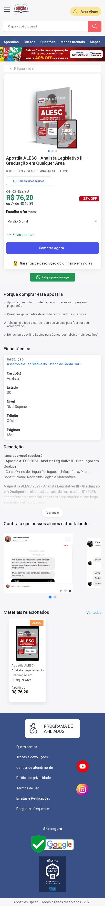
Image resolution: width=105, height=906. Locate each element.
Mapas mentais (73, 42)
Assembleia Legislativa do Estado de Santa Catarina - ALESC (53, 364)
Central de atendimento (34, 767)
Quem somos (26, 747)
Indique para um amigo (55, 277)
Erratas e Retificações (33, 798)
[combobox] (45, 26)
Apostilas (11, 42)
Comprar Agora (51, 248)
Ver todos (93, 613)
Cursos (29, 42)
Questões (48, 42)
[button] (49, 151)
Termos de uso (27, 788)
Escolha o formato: (21, 212)
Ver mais (52, 512)
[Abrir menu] (7, 12)
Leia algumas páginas (31, 181)
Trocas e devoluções (32, 757)
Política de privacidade (33, 778)
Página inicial (24, 68)
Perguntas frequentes (33, 809)
